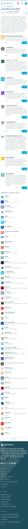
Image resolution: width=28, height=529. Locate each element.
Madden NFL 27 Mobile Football (21, 0)
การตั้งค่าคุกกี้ (4, 519)
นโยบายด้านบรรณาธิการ (7, 476)
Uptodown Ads (4, 502)
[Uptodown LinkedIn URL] (12, 463)
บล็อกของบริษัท (4, 484)
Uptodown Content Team (14, 11)
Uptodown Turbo (6, 504)
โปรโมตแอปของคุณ (5, 499)
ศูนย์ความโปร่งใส (5, 479)
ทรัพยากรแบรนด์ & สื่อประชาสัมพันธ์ (9, 481)
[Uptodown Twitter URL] (7, 463)
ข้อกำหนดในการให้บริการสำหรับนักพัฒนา (11, 522)
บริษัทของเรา (4, 474)
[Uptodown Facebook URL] (15, 463)
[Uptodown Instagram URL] (10, 463)
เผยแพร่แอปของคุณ (5, 497)
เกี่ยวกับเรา (3, 471)
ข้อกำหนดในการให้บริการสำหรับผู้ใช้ (9, 514)
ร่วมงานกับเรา (4, 486)
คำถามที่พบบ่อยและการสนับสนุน (8, 506)
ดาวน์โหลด (24, 42)
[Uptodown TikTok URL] (4, 463)
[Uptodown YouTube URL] (2, 463)
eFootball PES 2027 (12, 0)
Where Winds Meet (5, 0)
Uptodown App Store (6, 494)
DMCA (2, 524)
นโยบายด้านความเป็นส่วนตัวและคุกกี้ (10, 517)
